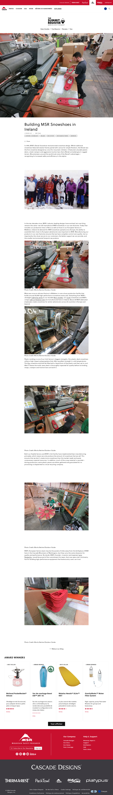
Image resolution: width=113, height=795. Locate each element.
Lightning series (37, 298)
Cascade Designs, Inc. (12, 791)
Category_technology (31, 135)
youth (69, 298)
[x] (24, 754)
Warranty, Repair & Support (89, 742)
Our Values (66, 745)
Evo (29, 363)
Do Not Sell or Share (52, 789)
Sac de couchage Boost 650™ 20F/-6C (42, 694)
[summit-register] (33, 754)
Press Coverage (68, 747)
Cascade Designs (68, 740)
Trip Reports (56, 29)
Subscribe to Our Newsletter (23, 748)
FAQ (84, 747)
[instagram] (17, 754)
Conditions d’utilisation (36, 793)
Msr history (50, 135)
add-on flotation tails (37, 300)
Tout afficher (56, 724)
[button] (11, 9)
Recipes (65, 29)
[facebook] (20, 754)
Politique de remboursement (55, 793)
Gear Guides (45, 29)
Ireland (43, 135)
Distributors (87, 745)
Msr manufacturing (62, 135)
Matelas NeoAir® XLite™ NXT (69, 694)
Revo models (58, 298)
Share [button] (28, 141)
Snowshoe (73, 135)
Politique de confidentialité (81, 789)
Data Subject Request (36, 789)
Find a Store (87, 749)
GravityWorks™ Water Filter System (94, 694)
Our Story (66, 743)
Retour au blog (57, 649)
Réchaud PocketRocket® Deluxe (16, 694)
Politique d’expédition (73, 793)
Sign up (38, 748)
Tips (71, 29)
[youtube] (27, 754)
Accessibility (86, 793)
